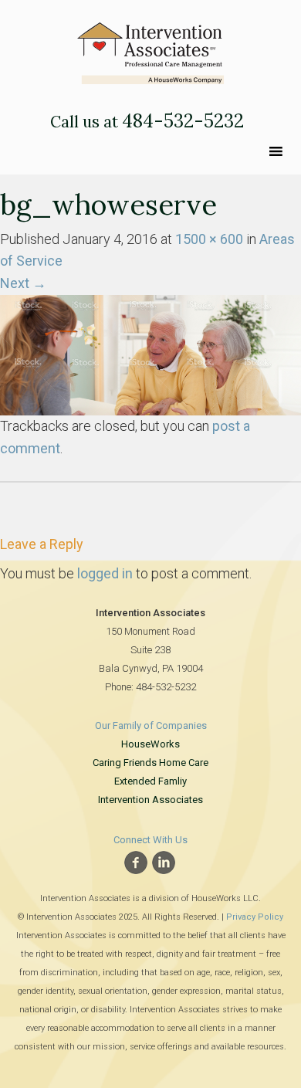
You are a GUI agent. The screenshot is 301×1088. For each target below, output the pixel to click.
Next (23, 283)
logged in (105, 573)
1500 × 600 (209, 239)
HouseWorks (150, 744)
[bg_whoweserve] (150, 354)
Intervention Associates (150, 799)
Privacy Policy (254, 917)
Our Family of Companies (151, 725)
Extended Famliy (150, 781)
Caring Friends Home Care (150, 762)
